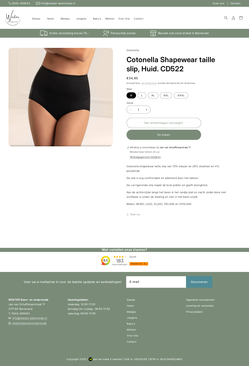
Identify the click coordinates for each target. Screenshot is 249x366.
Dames (131, 299)
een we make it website (107, 359)
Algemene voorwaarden (200, 299)
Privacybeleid (194, 311)
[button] (37, 18)
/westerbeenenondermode (29, 323)
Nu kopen (163, 134)
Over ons (219, 3)
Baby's (131, 323)
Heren (130, 305)
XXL (166, 95)
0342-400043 (21, 3)
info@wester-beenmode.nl (57, 3)
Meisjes (131, 311)
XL (153, 95)
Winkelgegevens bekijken (145, 157)
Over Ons (132, 335)
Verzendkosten (149, 83)
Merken (131, 329)
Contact (235, 3)
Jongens (132, 317)
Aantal (130, 103)
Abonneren (199, 281)
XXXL (181, 95)
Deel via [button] (135, 214)
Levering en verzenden (200, 305)
